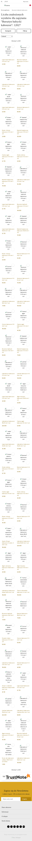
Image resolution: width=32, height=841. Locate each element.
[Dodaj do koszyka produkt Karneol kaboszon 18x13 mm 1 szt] (27, 609)
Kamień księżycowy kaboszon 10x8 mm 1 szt (23, 230)
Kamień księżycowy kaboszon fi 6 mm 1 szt (7, 181)
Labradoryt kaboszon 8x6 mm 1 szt (8, 302)
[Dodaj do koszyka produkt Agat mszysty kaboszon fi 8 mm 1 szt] (27, 561)
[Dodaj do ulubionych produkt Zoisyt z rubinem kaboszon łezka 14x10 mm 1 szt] (13, 672)
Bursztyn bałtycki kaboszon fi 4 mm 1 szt (22, 61)
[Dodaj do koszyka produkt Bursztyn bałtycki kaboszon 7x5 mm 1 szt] (12, 344)
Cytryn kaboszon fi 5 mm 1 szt (23, 639)
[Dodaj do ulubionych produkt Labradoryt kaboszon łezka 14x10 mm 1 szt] (13, 577)
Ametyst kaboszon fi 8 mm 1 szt (23, 279)
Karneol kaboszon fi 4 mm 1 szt (23, 468)
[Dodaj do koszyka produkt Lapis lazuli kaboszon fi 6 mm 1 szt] (12, 55)
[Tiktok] (17, 826)
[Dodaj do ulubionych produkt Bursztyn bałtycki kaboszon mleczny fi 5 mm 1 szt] (28, 720)
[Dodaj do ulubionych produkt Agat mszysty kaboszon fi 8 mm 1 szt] (28, 552)
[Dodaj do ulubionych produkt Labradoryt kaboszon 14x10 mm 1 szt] (28, 431)
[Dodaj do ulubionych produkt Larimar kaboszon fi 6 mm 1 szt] (28, 360)
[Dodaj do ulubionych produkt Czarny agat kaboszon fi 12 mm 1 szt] (28, 311)
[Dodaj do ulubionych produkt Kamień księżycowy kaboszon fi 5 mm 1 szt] (28, 335)
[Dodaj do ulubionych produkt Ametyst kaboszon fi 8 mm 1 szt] (28, 265)
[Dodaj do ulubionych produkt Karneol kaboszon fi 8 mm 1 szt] (28, 503)
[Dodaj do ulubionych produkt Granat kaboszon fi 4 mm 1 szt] (28, 649)
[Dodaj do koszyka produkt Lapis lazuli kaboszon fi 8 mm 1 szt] (12, 102)
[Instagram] (11, 826)
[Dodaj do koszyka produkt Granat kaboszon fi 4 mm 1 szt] (27, 658)
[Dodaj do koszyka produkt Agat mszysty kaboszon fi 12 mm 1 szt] (12, 729)
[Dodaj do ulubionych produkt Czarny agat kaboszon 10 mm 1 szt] (28, 408)
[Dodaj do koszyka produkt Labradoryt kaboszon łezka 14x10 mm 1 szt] (12, 586)
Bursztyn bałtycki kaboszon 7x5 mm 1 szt (7, 350)
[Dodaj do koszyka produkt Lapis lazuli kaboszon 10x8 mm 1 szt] (12, 224)
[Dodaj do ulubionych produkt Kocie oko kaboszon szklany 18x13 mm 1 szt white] (13, 745)
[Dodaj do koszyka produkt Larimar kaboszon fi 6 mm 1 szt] (27, 369)
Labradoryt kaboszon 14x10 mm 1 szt (23, 445)
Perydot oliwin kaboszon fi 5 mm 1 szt (7, 639)
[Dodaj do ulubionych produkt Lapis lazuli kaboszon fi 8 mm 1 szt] (13, 94)
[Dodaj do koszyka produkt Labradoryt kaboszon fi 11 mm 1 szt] (27, 175)
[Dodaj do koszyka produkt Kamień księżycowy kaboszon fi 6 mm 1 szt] (12, 175)
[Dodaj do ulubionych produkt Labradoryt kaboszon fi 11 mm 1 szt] (28, 166)
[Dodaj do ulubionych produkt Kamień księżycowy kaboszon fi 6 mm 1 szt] (13, 166)
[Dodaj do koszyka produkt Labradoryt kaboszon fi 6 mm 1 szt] (27, 79)
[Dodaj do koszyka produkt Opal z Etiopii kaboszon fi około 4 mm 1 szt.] (12, 536)
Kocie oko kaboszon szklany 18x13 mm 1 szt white (8, 759)
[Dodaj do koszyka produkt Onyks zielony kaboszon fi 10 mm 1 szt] (12, 462)
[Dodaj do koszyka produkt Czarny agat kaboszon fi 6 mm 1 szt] (12, 150)
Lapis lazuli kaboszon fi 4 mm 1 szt (23, 686)
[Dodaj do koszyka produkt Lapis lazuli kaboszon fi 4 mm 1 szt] (27, 681)
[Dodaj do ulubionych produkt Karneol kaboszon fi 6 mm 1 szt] (28, 240)
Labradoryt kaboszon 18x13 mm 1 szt (8, 422)
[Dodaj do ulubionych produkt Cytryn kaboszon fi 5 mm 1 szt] (28, 625)
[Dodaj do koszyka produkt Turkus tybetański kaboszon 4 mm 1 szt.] (27, 586)
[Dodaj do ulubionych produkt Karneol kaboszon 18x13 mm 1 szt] (28, 600)
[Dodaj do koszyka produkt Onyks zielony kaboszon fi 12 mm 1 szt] (27, 487)
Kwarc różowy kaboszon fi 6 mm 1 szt (7, 132)
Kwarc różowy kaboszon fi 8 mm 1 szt (7, 255)
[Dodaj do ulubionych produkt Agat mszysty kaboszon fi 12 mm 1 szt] (13, 720)
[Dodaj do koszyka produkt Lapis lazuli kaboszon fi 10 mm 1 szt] (12, 199)
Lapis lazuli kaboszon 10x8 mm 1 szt (8, 229)
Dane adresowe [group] (6, 807)
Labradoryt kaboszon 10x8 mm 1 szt (23, 759)
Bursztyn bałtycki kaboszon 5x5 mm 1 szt (8, 615)
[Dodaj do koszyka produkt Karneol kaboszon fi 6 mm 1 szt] (27, 249)
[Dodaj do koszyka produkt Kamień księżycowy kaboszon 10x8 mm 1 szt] (27, 224)
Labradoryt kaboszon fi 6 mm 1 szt (23, 85)
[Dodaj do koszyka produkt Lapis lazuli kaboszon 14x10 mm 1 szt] (12, 439)
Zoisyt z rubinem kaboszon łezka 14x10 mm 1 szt (8, 687)
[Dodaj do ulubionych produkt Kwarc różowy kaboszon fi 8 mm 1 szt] (13, 240)
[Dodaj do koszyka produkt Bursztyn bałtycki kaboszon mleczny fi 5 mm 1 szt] (27, 729)
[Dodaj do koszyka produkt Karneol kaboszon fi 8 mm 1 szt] (27, 512)
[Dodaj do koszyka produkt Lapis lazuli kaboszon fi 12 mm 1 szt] (12, 392)
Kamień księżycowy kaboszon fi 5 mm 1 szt (22, 350)
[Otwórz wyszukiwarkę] (22, 5)
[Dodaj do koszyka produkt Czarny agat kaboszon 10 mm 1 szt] (27, 416)
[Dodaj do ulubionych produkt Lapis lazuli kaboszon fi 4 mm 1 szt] (28, 672)
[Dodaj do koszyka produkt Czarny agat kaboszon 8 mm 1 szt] (12, 487)
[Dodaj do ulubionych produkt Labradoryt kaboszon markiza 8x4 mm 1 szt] (28, 697)
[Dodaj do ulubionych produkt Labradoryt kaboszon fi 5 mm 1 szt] (13, 360)
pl (2, 1)
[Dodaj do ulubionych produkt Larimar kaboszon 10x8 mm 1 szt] (13, 697)
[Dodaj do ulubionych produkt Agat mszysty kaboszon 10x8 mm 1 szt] (28, 383)
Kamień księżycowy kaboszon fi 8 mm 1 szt (22, 132)
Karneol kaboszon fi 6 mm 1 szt (23, 254)
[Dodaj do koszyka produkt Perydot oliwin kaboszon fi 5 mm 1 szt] (12, 633)
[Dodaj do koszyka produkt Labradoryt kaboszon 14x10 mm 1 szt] (27, 439)
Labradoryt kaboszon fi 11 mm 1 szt (23, 180)
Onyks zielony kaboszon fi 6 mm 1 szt (22, 156)
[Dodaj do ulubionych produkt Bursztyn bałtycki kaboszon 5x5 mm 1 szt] (13, 600)
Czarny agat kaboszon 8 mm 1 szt (8, 492)
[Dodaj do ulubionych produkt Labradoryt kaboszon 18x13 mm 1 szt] (13, 408)
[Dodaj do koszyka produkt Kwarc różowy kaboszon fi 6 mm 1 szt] (12, 125)
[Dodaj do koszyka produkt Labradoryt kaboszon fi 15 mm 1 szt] (12, 658)
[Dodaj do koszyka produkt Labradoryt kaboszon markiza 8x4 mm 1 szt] (27, 706)
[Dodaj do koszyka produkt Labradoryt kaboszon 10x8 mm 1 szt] (27, 753)
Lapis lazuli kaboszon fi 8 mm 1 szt (8, 108)
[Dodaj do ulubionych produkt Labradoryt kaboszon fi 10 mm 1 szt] (28, 288)
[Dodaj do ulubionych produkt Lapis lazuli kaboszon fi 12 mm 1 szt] (13, 383)
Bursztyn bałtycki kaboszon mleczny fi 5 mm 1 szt (23, 735)
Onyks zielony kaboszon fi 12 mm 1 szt (23, 493)
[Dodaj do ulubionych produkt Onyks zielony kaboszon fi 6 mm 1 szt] (28, 142)
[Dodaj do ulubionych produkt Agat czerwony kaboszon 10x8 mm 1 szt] (13, 552)
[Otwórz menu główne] (2, 5)
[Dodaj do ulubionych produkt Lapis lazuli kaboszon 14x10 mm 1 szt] (13, 431)
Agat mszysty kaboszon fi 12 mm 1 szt (8, 735)
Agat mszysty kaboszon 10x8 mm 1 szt (23, 398)
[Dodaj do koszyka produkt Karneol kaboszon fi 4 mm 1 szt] (27, 462)
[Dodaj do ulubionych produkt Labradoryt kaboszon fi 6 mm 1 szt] (28, 71)
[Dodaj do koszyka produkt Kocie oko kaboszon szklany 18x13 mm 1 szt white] (12, 753)
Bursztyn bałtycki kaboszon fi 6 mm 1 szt (22, 206)
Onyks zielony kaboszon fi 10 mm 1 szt (8, 468)
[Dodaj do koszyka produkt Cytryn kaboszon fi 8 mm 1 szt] (12, 319)
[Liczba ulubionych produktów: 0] (25, 5)
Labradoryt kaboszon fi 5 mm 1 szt (8, 374)
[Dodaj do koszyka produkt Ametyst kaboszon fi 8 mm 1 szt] (27, 273)
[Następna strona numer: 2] (25, 41)
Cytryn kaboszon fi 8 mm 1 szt (8, 325)
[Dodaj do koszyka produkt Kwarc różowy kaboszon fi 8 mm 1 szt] (12, 249)
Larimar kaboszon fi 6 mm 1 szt (23, 374)
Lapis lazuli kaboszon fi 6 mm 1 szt (8, 60)
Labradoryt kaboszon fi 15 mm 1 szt (8, 663)
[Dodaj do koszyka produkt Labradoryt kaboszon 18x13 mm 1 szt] (12, 416)
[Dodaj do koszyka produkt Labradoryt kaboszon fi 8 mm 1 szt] (12, 79)
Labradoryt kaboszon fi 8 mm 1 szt (8, 85)
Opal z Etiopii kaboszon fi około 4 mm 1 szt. (8, 542)
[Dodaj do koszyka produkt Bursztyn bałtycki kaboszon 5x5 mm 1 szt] (12, 609)
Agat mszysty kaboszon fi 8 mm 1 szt (22, 567)
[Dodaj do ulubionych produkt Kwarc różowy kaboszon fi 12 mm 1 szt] (13, 503)
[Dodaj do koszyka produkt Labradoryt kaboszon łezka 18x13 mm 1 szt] (27, 536)
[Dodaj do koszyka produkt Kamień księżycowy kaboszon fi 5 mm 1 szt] (27, 344)
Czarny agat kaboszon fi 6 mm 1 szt (7, 156)
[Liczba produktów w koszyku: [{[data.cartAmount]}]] (29, 5)
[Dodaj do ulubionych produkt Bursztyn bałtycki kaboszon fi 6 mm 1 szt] (28, 191)
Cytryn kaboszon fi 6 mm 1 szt (8, 279)
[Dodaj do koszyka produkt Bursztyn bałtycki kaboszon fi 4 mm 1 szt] (27, 55)
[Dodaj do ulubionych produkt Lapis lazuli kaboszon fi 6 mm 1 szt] (13, 46)
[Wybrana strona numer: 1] (16, 41)
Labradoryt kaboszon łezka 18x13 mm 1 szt (23, 542)
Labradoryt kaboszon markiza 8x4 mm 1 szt (23, 711)
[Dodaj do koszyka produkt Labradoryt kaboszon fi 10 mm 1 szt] (27, 296)
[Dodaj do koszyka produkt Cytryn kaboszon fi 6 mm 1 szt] (12, 273)
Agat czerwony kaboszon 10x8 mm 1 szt (8, 567)
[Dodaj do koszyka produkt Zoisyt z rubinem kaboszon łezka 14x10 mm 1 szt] (12, 681)
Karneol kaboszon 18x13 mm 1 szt (22, 614)
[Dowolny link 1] (24, 826)
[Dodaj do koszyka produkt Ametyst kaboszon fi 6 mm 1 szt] (27, 102)
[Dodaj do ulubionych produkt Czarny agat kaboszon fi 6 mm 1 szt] (13, 142)
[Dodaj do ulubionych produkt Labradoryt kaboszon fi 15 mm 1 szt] (13, 649)
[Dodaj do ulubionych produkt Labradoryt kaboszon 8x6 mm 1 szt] (13, 288)
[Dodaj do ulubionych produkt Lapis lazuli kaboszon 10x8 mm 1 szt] (13, 216)
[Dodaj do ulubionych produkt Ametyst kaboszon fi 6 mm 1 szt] (28, 94)
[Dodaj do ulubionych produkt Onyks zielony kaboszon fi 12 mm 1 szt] (28, 478)
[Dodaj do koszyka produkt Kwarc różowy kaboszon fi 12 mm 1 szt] (12, 512)
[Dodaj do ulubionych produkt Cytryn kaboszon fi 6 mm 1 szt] (13, 265)
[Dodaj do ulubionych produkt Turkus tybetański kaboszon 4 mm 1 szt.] (28, 577)
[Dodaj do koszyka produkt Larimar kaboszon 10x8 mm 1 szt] (12, 706)
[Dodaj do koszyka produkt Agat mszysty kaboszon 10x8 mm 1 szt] (27, 392)
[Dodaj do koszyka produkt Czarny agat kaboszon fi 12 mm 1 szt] (27, 319)
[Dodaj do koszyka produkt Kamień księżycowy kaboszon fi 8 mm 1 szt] (27, 125)
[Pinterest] (20, 826)
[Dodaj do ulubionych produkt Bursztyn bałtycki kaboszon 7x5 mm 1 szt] (13, 335)
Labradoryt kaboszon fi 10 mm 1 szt (23, 302)
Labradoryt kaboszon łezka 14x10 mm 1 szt (8, 591)
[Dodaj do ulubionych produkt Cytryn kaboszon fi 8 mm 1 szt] (13, 311)
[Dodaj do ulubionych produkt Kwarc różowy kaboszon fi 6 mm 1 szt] (13, 117)
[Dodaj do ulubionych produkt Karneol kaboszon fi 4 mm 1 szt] (28, 454)
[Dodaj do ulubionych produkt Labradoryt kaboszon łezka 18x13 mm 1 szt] (28, 528)
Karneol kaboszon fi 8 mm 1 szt (23, 517)
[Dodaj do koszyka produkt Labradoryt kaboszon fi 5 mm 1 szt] (12, 369)
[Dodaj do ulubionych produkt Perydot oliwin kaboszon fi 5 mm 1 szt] (13, 625)
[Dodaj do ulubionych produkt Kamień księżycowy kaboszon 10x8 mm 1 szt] (28, 216)
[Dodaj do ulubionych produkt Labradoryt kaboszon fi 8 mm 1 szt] (13, 71)
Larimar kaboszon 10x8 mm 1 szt (7, 711)
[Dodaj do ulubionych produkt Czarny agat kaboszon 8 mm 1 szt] (13, 478)
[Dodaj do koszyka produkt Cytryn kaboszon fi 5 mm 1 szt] (27, 633)
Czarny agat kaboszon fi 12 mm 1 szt (23, 326)
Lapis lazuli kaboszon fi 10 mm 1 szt (8, 205)
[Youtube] (14, 826)
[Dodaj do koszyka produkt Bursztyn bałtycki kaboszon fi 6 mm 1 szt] (27, 199)
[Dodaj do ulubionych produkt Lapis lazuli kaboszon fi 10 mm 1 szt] (13, 191)
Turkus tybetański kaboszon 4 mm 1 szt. (23, 591)
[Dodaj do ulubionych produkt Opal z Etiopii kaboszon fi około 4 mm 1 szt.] (13, 528)
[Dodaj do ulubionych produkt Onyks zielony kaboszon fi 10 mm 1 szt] (13, 454)
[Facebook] (8, 826)
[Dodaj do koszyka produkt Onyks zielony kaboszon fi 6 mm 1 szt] (27, 150)
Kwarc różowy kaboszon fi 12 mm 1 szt (8, 518)
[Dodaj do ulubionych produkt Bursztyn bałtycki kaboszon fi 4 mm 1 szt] (28, 46)
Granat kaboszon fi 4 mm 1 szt (23, 663)
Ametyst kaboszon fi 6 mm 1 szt (23, 108)
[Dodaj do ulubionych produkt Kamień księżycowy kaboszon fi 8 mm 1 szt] (28, 117)
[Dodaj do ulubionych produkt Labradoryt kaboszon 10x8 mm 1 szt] (28, 745)
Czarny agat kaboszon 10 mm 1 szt (23, 422)
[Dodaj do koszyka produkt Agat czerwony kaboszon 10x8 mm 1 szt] (12, 561)
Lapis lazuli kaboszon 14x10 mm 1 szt (8, 445)
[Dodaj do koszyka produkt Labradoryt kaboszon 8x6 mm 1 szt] (12, 296)
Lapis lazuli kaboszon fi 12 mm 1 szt (8, 397)
